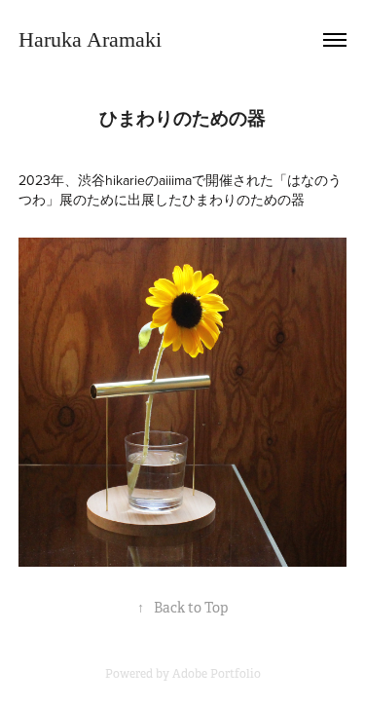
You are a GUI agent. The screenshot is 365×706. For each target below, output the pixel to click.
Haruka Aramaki (90, 39)
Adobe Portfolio (216, 674)
